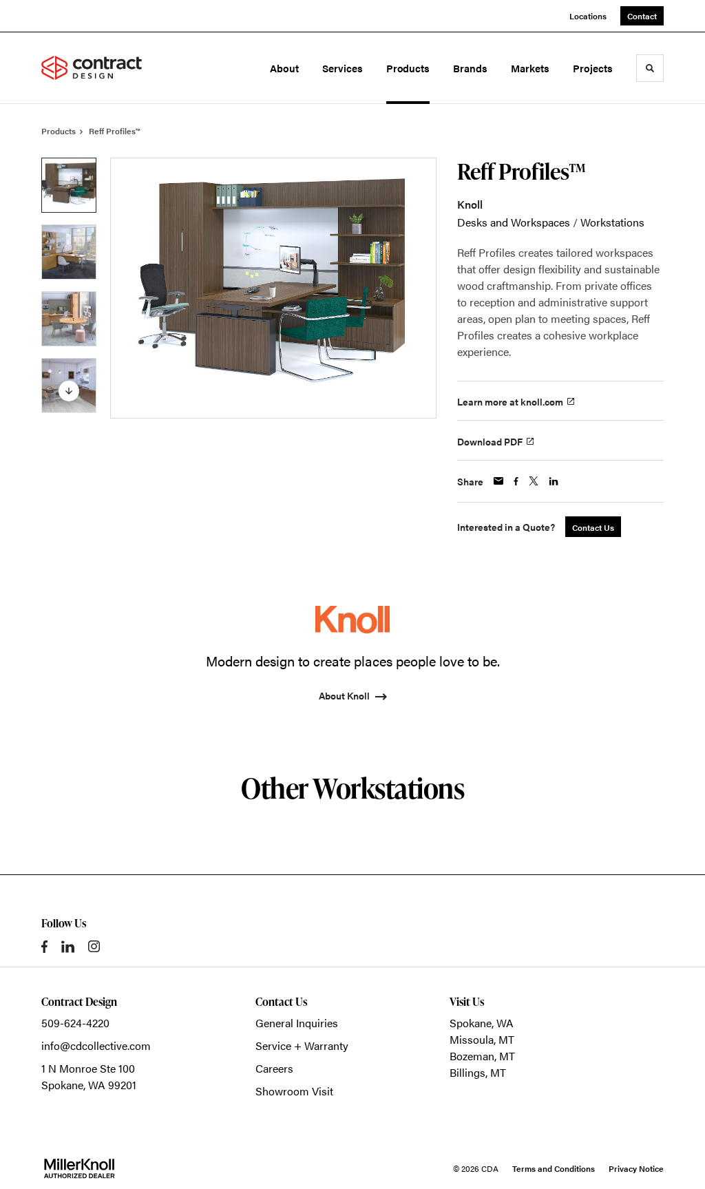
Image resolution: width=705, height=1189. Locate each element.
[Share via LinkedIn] (553, 481)
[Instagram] (94, 946)
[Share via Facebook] (516, 481)
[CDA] (101, 68)
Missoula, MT (482, 1039)
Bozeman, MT (482, 1056)
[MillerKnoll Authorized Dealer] (79, 1168)
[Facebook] (44, 946)
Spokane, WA (482, 1023)
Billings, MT (478, 1072)
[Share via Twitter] (533, 480)
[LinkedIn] (67, 946)
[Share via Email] (498, 481)
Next (69, 391)
